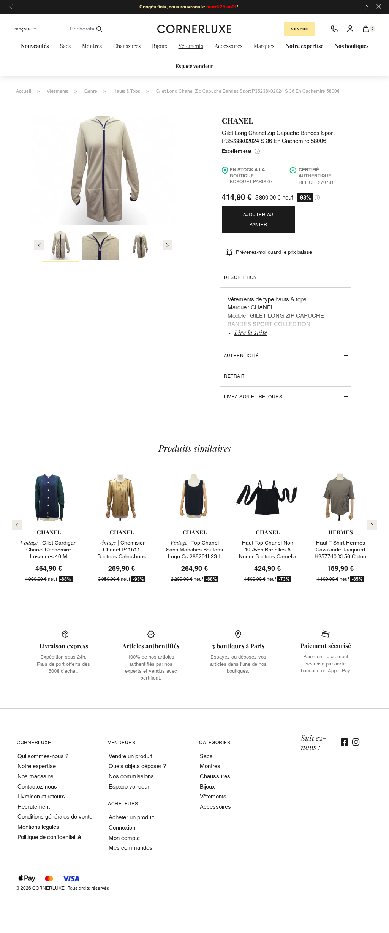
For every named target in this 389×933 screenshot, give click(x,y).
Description (240, 277)
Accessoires (215, 806)
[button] (366, 29)
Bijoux (207, 786)
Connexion (122, 827)
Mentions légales (38, 827)
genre (90, 91)
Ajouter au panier (258, 219)
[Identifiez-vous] (350, 29)
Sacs (206, 756)
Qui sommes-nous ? (42, 756)
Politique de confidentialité (49, 837)
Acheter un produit (131, 817)
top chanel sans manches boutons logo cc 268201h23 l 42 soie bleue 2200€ (194, 553)
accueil (23, 91)
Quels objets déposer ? (137, 766)
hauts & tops (126, 91)
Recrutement (33, 806)
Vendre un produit (130, 756)
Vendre (299, 29)
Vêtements (213, 796)
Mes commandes (130, 847)
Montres (210, 766)
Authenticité (241, 355)
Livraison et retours (253, 396)
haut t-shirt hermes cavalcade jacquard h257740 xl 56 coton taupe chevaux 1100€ (340, 553)
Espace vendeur (129, 786)
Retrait (234, 376)
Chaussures (215, 776)
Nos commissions (131, 776)
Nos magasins (35, 776)
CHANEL (237, 120)
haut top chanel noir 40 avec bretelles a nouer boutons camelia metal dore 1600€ (267, 553)
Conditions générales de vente (54, 816)
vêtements (57, 91)
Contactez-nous (37, 786)
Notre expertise (36, 766)
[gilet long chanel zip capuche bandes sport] (60, 246)
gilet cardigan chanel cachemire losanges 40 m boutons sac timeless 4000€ (49, 556)
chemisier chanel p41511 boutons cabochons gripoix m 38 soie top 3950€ (121, 556)
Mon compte (124, 838)
